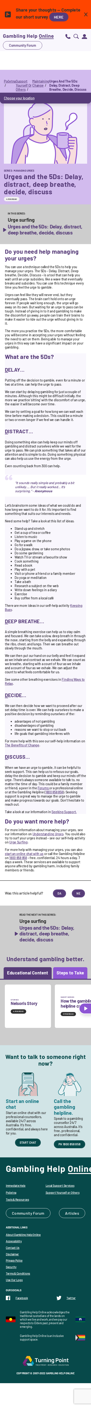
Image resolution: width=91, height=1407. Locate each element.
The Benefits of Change (22, 745)
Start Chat (28, 1142)
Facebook (22, 1298)
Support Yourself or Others (63, 1192)
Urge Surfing (18, 842)
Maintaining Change (40, 83)
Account (84, 36)
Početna (10, 81)
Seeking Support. (64, 812)
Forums (43, 788)
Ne (78, 893)
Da (59, 893)
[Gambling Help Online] (28, 36)
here (59, 17)
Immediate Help (15, 1185)
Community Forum (22, 45)
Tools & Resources (17, 1199)
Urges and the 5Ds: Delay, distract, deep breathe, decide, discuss (45, 229)
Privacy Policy (14, 1260)
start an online (24, 854)
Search (76, 36)
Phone (68, 36)
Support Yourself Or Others (24, 85)
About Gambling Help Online (23, 1234)
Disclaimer (12, 1254)
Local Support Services (60, 1185)
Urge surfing (21, 220)
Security (11, 1267)
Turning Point (45, 1361)
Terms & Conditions (18, 1273)
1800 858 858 (54, 792)
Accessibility (14, 1241)
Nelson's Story (24, 1003)
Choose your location (19, 98)
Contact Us (12, 1247)
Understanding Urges (48, 834)
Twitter (71, 1298)
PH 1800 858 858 (69, 1144)
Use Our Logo (14, 1280)
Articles (72, 1213)
